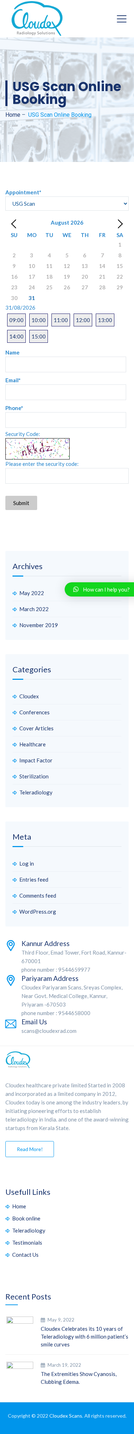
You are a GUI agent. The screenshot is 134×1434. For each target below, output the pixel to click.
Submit (21, 503)
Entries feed (33, 879)
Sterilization (34, 776)
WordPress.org (37, 911)
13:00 (105, 320)
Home (12, 114)
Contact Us (25, 1254)
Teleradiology (36, 792)
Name (12, 352)
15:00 (38, 336)
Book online (26, 1218)
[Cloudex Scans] (37, 18)
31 (32, 298)
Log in (26, 863)
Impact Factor (36, 760)
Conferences (34, 712)
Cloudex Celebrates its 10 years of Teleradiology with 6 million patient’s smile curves (84, 1336)
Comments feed (37, 895)
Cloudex (29, 696)
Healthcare (32, 744)
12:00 (83, 320)
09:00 (16, 320)
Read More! (30, 1149)
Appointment (23, 192)
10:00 (38, 320)
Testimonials (27, 1242)
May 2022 (31, 593)
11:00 (61, 320)
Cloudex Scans (65, 1416)
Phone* (14, 408)
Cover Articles (36, 728)
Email (13, 380)
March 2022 (34, 609)
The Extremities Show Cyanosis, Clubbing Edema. (78, 1378)
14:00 (16, 336)
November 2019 (38, 625)
